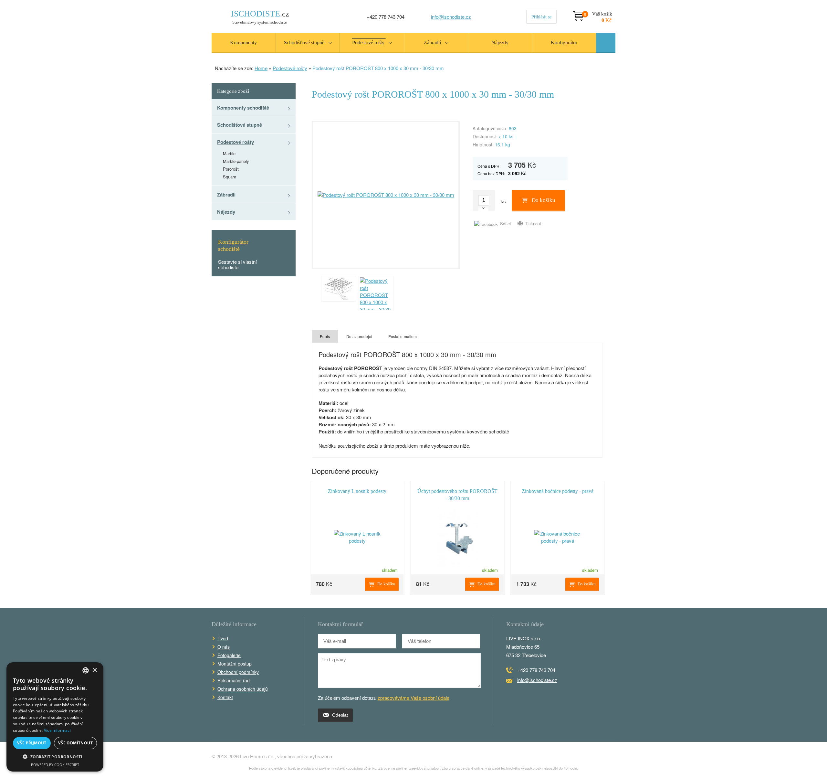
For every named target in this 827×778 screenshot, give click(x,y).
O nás (223, 647)
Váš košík (598, 14)
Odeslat (340, 715)
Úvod (222, 638)
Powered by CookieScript (55, 764)
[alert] (54, 717)
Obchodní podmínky (238, 672)
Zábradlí (226, 194)
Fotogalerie (229, 655)
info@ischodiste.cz (451, 16)
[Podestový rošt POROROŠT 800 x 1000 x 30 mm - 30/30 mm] (385, 194)
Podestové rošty (290, 68)
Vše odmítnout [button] (75, 743)
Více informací (57, 730)
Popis (325, 336)
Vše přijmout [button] (32, 743)
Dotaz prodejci (359, 336)
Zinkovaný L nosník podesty (357, 491)
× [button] (94, 670)
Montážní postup (234, 663)
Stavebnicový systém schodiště (260, 17)
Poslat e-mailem (402, 336)
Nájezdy (226, 211)
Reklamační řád (233, 680)
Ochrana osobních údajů (242, 689)
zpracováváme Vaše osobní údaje (413, 697)
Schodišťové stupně (239, 124)
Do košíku (543, 200)
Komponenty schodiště (243, 107)
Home (261, 68)
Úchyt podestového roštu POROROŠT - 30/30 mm (457, 494)
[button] (55, 757)
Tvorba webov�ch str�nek (601, 756)
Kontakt (225, 697)
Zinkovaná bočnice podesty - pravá (557, 491)
